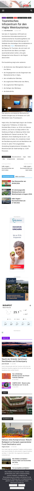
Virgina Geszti (5, 446)
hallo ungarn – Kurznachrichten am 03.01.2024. (8, 168)
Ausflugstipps (10, 17)
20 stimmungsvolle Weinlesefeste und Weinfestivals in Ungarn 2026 (22, 192)
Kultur (29, 156)
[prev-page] (3, 207)
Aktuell (7, 15)
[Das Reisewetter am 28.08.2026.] (6, 183)
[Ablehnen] (32, 480)
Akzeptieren (13, 485)
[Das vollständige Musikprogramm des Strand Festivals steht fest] (6, 376)
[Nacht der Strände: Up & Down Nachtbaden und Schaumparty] (17, 349)
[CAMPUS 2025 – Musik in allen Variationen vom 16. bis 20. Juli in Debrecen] (6, 385)
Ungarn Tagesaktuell (22, 17)
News (15, 17)
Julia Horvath (5, 363)
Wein (4, 159)
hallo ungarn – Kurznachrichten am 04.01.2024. (26, 168)
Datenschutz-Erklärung (17, 488)
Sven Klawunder (8, 30)
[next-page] (6, 207)
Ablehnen (21, 485)
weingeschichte (11, 159)
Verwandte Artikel (8, 176)
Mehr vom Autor (20, 176)
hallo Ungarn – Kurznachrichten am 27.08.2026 (18, 201)
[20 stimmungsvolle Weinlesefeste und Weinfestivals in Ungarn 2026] (6, 192)
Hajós (12, 46)
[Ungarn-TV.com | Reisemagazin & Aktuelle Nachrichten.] (17, 4)
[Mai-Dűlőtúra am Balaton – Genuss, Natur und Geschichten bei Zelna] (6, 461)
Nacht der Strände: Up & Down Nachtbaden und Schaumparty (14, 360)
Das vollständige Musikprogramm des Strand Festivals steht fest (20, 375)
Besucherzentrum (16, 156)
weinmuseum (20, 159)
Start (3, 15)
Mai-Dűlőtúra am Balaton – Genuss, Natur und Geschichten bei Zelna (21, 460)
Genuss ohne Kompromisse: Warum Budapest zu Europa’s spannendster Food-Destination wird (17, 442)
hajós (24, 156)
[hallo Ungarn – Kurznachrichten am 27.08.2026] (6, 201)
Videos (29, 17)
